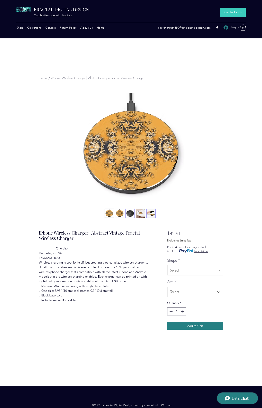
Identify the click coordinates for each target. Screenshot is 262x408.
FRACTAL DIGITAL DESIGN (61, 9)
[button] (243, 28)
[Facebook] (217, 28)
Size (172, 281)
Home (43, 78)
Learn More (201, 251)
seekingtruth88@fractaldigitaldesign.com (184, 27)
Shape (173, 260)
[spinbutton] (176, 311)
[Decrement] (170, 311)
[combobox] (195, 270)
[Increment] (182, 311)
